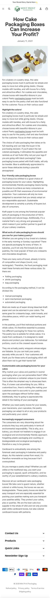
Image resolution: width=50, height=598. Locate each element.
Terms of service (37, 588)
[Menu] (3, 9)
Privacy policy (23, 588)
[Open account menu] (41, 9)
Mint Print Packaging (28, 584)
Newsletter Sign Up (16, 555)
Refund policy (11, 588)
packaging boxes (23, 98)
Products (10, 540)
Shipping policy (25, 592)
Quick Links (12, 548)
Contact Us (11, 533)
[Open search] (9, 9)
